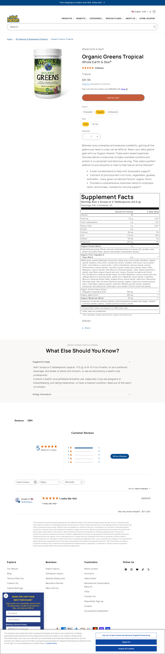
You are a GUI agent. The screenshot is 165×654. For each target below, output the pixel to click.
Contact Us (90, 596)
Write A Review (120, 456)
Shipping (86, 84)
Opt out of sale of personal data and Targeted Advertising (126, 635)
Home (9, 39)
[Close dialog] (6, 596)
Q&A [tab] (30, 420)
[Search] (155, 27)
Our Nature (12, 568)
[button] (67, 19)
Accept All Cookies (126, 648)
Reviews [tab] (19, 420)
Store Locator (91, 568)
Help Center (90, 578)
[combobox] (82, 27)
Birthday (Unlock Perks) (16, 625)
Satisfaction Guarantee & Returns (97, 585)
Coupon (88, 606)
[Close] (156, 641)
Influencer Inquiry (54, 573)
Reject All (126, 642)
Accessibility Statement (96, 611)
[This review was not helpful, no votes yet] (147, 511)
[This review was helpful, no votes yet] (143, 511)
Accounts (89, 573)
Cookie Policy (51, 643)
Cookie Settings (15, 588)
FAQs (86, 591)
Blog (9, 573)
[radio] (88, 112)
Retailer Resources (55, 578)
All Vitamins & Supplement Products (32, 39)
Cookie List (12, 583)
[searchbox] (24, 482)
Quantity (86, 131)
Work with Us (52, 588)
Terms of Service (15, 578)
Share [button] (87, 328)
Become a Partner (55, 583)
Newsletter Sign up (93, 601)
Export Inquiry (53, 568)
